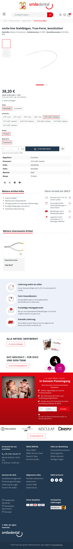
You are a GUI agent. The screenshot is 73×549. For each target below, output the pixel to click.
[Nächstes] (69, 63)
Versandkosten (57, 545)
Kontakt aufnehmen (34, 478)
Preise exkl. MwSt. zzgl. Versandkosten (14, 97)
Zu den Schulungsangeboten (18, 366)
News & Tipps (32, 456)
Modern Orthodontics (18, 32)
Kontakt (8, 512)
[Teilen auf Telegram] (15, 182)
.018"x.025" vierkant (44, 121)
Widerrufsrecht (57, 456)
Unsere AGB (31, 484)
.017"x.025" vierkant (10, 121)
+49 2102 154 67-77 (12, 454)
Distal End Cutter (11, 260)
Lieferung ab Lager (10, 484)
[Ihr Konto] (60, 14)
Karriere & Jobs (32, 459)
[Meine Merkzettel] (65, 14)
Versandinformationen (60, 450)
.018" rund (27, 117)
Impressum (31, 481)
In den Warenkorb (44, 149)
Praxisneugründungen (11, 481)
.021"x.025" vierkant (10, 125)
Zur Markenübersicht (36, 436)
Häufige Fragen (57, 459)
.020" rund (37, 117)
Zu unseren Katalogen (16, 344)
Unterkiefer (18, 108)
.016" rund (17, 117)
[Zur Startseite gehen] (36, 6)
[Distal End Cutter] (13, 246)
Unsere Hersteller (9, 487)
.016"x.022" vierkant (51, 117)
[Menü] (4, 14)
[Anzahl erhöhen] (18, 149)
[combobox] (29, 14)
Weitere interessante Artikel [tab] (18, 231)
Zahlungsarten (57, 453)
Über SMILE (31, 450)
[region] (36, 253)
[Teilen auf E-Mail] (20, 182)
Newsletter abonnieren (8, 507)
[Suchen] (50, 14)
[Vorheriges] (14, 63)
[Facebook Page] (52, 480)
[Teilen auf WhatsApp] (10, 182)
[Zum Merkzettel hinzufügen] (63, 149)
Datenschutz (31, 487)
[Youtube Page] (60, 480)
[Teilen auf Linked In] (5, 182)
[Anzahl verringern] (4, 149)
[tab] (13, 191)
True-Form (7, 142)
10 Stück (6, 134)
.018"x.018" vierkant (27, 121)
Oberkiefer (7, 108)
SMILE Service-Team (34, 453)
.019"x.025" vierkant (60, 121)
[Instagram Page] (56, 480)
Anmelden (63, 409)
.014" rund (6, 117)
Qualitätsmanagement (11, 478)
